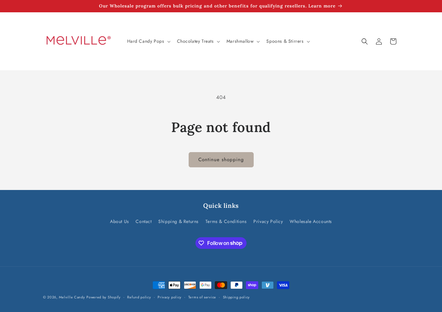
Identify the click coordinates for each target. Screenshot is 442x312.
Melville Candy (72, 297)
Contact (143, 221)
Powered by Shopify (103, 297)
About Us (119, 221)
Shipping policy (236, 296)
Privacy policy (170, 296)
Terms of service (202, 296)
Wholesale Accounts (311, 221)
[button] (148, 41)
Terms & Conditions (226, 221)
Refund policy (139, 296)
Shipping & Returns (178, 221)
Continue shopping (221, 159)
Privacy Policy (268, 221)
